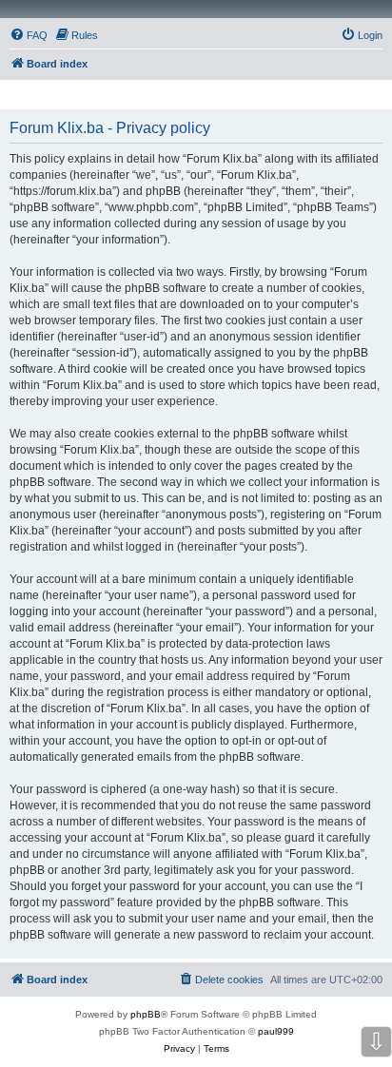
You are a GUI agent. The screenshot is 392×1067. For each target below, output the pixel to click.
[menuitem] (29, 35)
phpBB (145, 1014)
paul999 (276, 1031)
